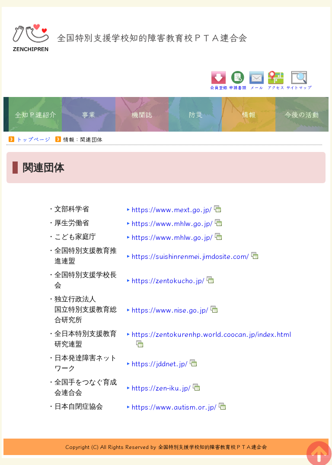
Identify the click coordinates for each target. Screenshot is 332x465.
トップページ (33, 139)
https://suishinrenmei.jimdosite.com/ (190, 256)
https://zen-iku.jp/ (161, 387)
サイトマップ (299, 87)
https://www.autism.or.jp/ (174, 406)
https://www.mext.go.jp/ (171, 209)
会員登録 (218, 87)
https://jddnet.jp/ (159, 363)
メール (256, 87)
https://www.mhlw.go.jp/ (172, 223)
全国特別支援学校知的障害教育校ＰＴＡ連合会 (152, 37)
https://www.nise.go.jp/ (169, 309)
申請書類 (237, 87)
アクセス (276, 87)
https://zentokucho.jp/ (167, 280)
